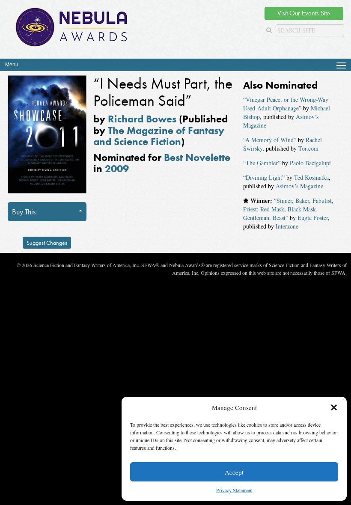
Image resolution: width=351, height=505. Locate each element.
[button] (334, 407)
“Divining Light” (264, 177)
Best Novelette (197, 157)
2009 (117, 168)
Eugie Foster (312, 218)
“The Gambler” (261, 163)
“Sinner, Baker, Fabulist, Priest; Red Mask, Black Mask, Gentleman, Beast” (288, 209)
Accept (234, 472)
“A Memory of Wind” (269, 140)
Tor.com (308, 148)
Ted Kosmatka (311, 177)
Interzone (287, 226)
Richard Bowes (142, 118)
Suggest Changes (47, 243)
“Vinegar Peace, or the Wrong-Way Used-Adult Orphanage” (285, 103)
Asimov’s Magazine (299, 186)
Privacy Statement (234, 490)
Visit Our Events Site (303, 13)
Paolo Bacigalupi (310, 163)
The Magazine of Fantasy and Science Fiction (158, 136)
